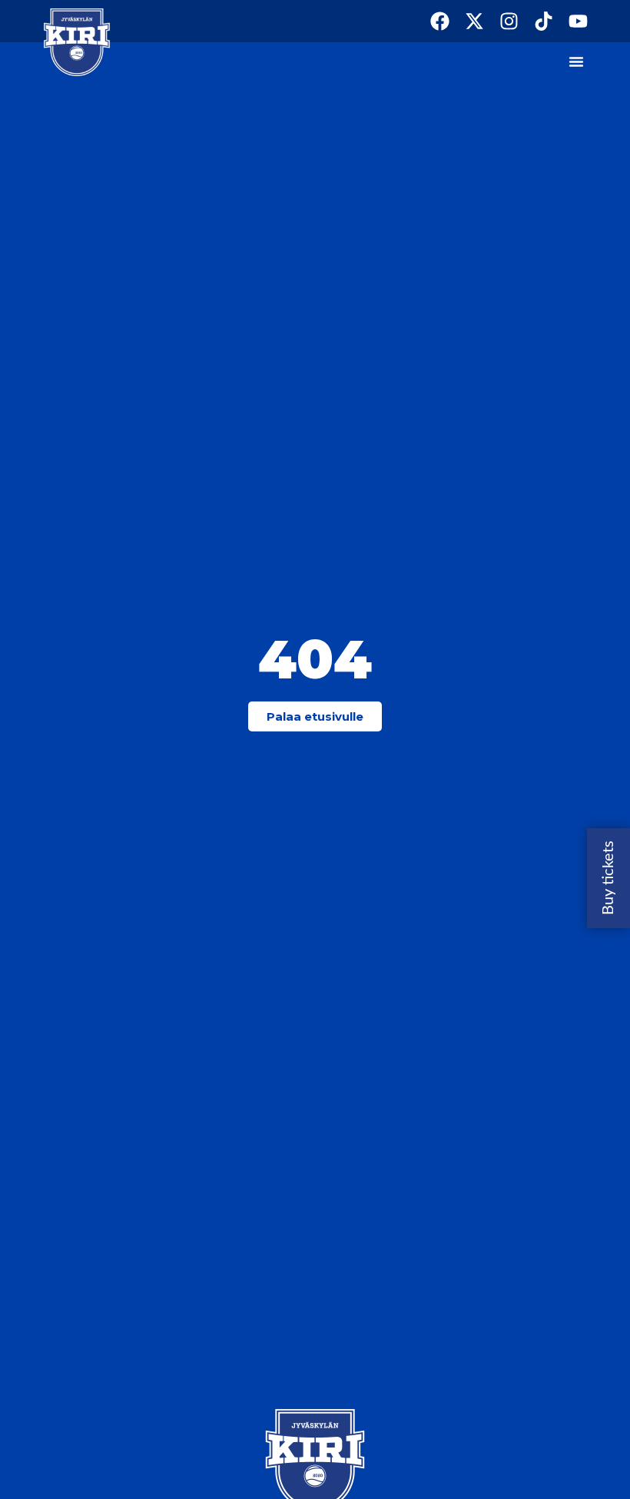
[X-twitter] (474, 21)
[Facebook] (439, 21)
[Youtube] (578, 21)
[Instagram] (509, 21)
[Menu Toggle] (576, 61)
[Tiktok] (543, 21)
